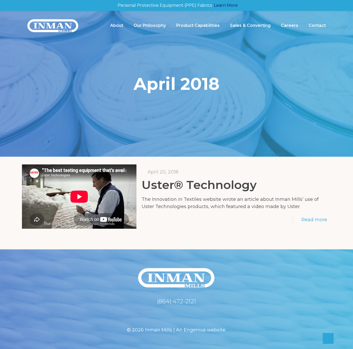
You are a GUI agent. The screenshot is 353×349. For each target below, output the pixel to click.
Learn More (226, 5)
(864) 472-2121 (176, 301)
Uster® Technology (199, 185)
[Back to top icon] (328, 338)
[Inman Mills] (53, 25)
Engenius (195, 330)
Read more (314, 220)
